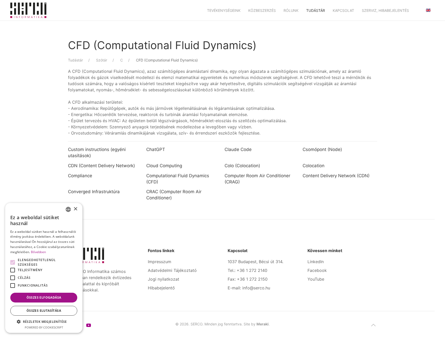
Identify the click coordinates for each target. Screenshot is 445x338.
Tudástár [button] (315, 10)
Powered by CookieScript (44, 327)
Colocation (313, 165)
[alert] (43, 268)
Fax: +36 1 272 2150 (248, 279)
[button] (373, 325)
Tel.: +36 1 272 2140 (247, 270)
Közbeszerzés (262, 10)
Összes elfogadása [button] (44, 297)
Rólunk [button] (291, 10)
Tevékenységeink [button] (224, 10)
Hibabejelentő (161, 287)
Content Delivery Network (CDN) (336, 175)
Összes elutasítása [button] (44, 310)
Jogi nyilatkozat (163, 279)
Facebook (317, 270)
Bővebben (38, 252)
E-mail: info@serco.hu (249, 287)
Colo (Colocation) (242, 165)
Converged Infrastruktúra (94, 191)
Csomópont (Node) (322, 149)
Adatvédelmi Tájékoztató (172, 270)
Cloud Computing (164, 165)
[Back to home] (28, 10)
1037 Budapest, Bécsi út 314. (255, 261)
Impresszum (159, 261)
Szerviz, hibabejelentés (385, 10)
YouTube (315, 279)
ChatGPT (155, 149)
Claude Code (238, 149)
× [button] (75, 209)
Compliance (80, 175)
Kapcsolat (343, 10)
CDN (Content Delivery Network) (101, 165)
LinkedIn (315, 261)
